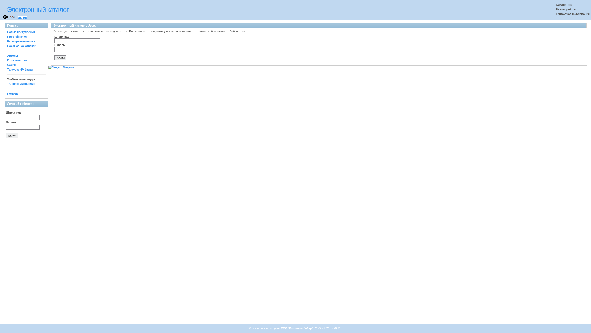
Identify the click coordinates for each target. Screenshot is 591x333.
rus (25, 17)
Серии (11, 65)
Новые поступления (21, 32)
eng (20, 17)
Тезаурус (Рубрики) (20, 69)
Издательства (17, 60)
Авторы (12, 55)
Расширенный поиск (21, 41)
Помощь (12, 93)
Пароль (11, 122)
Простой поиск (17, 36)
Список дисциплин (22, 84)
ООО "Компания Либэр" (297, 328)
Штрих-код (13, 112)
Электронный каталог (38, 9)
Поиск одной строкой (21, 46)
